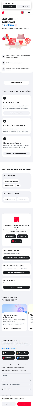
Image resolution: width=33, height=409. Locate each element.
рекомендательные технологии (11, 400)
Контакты (20, 365)
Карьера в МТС (6, 370)
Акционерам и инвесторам (19, 370)
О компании (5, 365)
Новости (27, 365)
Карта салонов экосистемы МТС (15, 367)
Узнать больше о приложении (10, 348)
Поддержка (13, 365)
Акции (3, 367)
